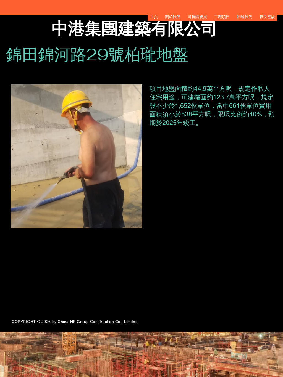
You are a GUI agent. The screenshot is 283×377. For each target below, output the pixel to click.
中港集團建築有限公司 (135, 28)
